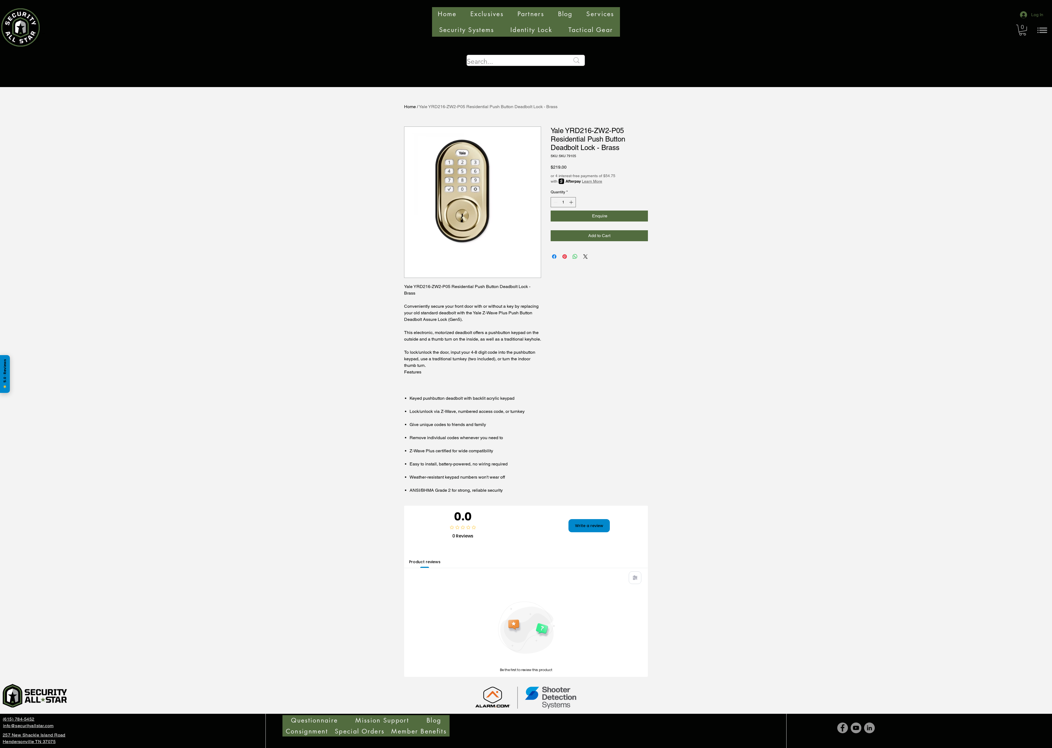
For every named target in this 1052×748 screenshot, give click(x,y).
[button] (1022, 30)
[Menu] (1042, 30)
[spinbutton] (563, 202)
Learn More (592, 181)
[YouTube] (856, 728)
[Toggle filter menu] (635, 577)
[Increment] (571, 202)
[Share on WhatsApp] (575, 256)
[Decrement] (554, 202)
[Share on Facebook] (554, 256)
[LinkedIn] (869, 728)
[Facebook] (842, 728)
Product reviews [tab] (425, 562)
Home (410, 106)
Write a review (589, 525)
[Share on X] (585, 256)
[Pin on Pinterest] (564, 256)
